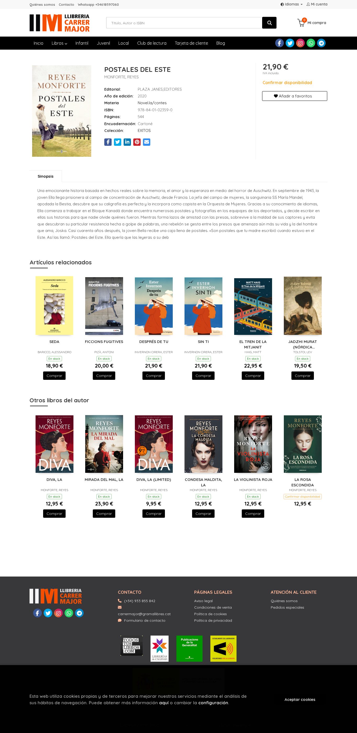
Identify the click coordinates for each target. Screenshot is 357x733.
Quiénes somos (42, 4)
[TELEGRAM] (321, 43)
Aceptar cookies (300, 699)
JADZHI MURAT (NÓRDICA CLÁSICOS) (302, 344)
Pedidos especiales (287, 607)
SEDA (54, 341)
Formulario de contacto (144, 620)
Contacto (66, 4)
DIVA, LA (54, 479)
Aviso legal (203, 600)
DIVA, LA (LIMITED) (153, 479)
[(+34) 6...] (311, 43)
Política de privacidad (213, 620)
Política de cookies (210, 614)
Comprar (54, 375)
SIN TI (203, 341)
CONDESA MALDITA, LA (203, 482)
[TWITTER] (290, 43)
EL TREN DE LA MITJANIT (253, 344)
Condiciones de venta (213, 607)
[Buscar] (269, 23)
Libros (58, 43)
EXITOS (144, 130)
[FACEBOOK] (279, 43)
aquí (164, 702)
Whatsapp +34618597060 (98, 4)
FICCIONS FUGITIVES (104, 341)
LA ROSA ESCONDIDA (302, 482)
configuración (213, 702)
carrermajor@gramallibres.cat (144, 614)
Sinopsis (46, 176)
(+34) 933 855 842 (139, 600)
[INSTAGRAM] (300, 43)
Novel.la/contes (152, 102)
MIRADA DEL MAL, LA (104, 479)
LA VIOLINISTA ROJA (253, 479)
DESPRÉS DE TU (153, 341)
